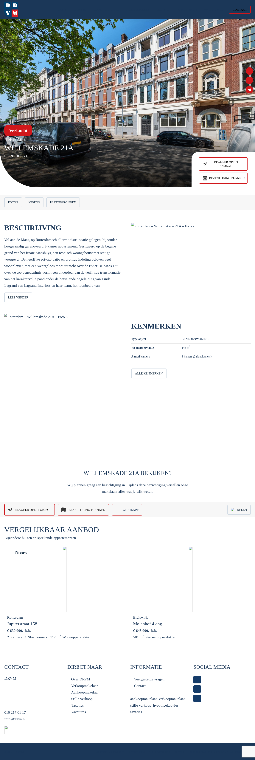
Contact (140, 686)
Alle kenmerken (149, 373)
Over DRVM (80, 679)
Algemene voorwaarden (110, 751)
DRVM (19, 751)
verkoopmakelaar (172, 699)
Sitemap (179, 751)
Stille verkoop (82, 699)
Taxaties (77, 705)
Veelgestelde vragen (149, 679)
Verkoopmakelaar (84, 686)
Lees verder (18, 297)
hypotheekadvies (165, 705)
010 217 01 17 (15, 712)
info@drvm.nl (15, 719)
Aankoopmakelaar (85, 692)
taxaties (136, 712)
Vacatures (78, 712)
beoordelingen (240, 751)
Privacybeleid (137, 751)
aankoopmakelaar (143, 699)
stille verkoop (140, 705)
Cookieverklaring (159, 751)
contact (240, 9)
